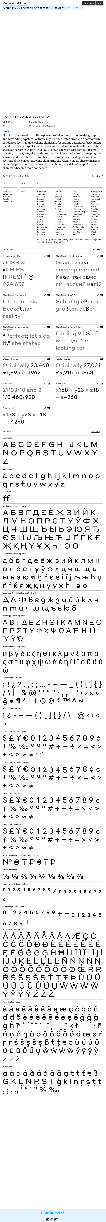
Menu (99, 3)
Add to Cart (73, 7)
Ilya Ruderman (49, 126)
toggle (50, 7)
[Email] (56, 1219)
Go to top (96, 176)
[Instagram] (52, 1219)
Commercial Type (14, 3)
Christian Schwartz (38, 122)
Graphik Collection (15, 7)
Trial (6, 131)
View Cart (88, 3)
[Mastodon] (47, 1219)
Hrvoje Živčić (35, 126)
